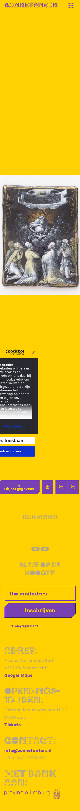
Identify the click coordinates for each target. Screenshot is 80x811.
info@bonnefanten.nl (27, 750)
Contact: (30, 740)
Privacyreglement (24, 626)
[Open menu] (72, 4)
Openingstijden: (32, 695)
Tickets (12, 724)
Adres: (20, 650)
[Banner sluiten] (33, 352)
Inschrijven (40, 610)
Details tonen (13, 426)
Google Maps (18, 675)
